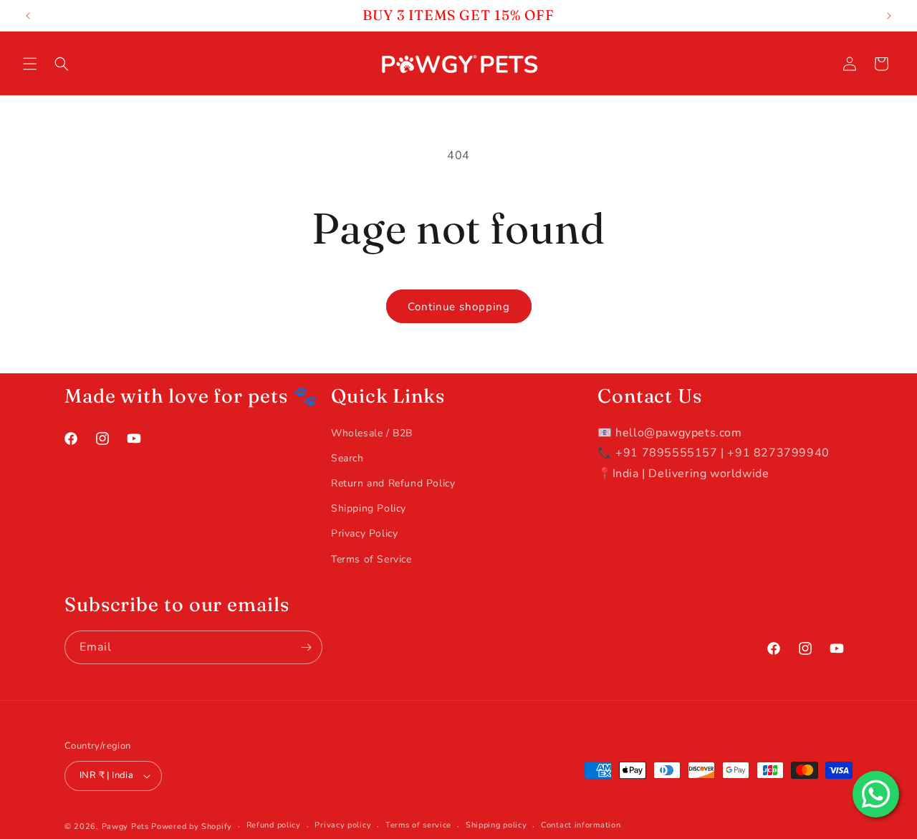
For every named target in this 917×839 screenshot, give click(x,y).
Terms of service (418, 825)
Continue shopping (459, 306)
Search (347, 458)
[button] (30, 64)
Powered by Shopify (191, 826)
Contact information (580, 825)
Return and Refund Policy (393, 483)
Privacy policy (343, 825)
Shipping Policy (368, 508)
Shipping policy (496, 825)
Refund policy (273, 825)
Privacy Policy (364, 533)
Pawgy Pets (125, 826)
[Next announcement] (889, 15)
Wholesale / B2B (372, 433)
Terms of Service (371, 559)
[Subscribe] (306, 647)
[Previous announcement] (28, 15)
